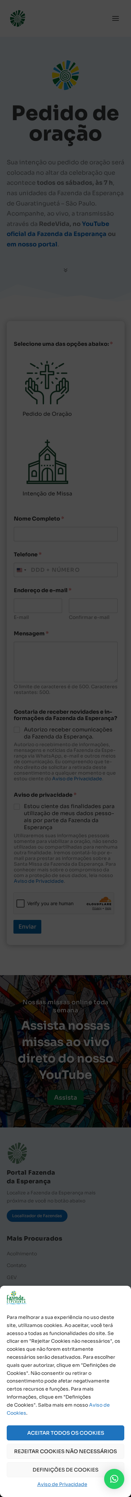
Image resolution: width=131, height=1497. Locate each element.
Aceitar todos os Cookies (65, 1433)
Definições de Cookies (65, 1470)
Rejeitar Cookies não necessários (65, 1451)
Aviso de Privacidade (62, 1484)
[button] (114, 1479)
